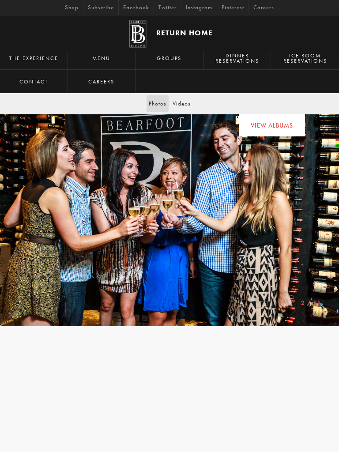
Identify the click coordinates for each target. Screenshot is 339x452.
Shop (72, 7)
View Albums (272, 125)
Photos (157, 103)
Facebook (136, 7)
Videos (182, 103)
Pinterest (233, 7)
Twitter (167, 7)
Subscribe (101, 7)
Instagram (199, 7)
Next (7, 220)
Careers (263, 7)
